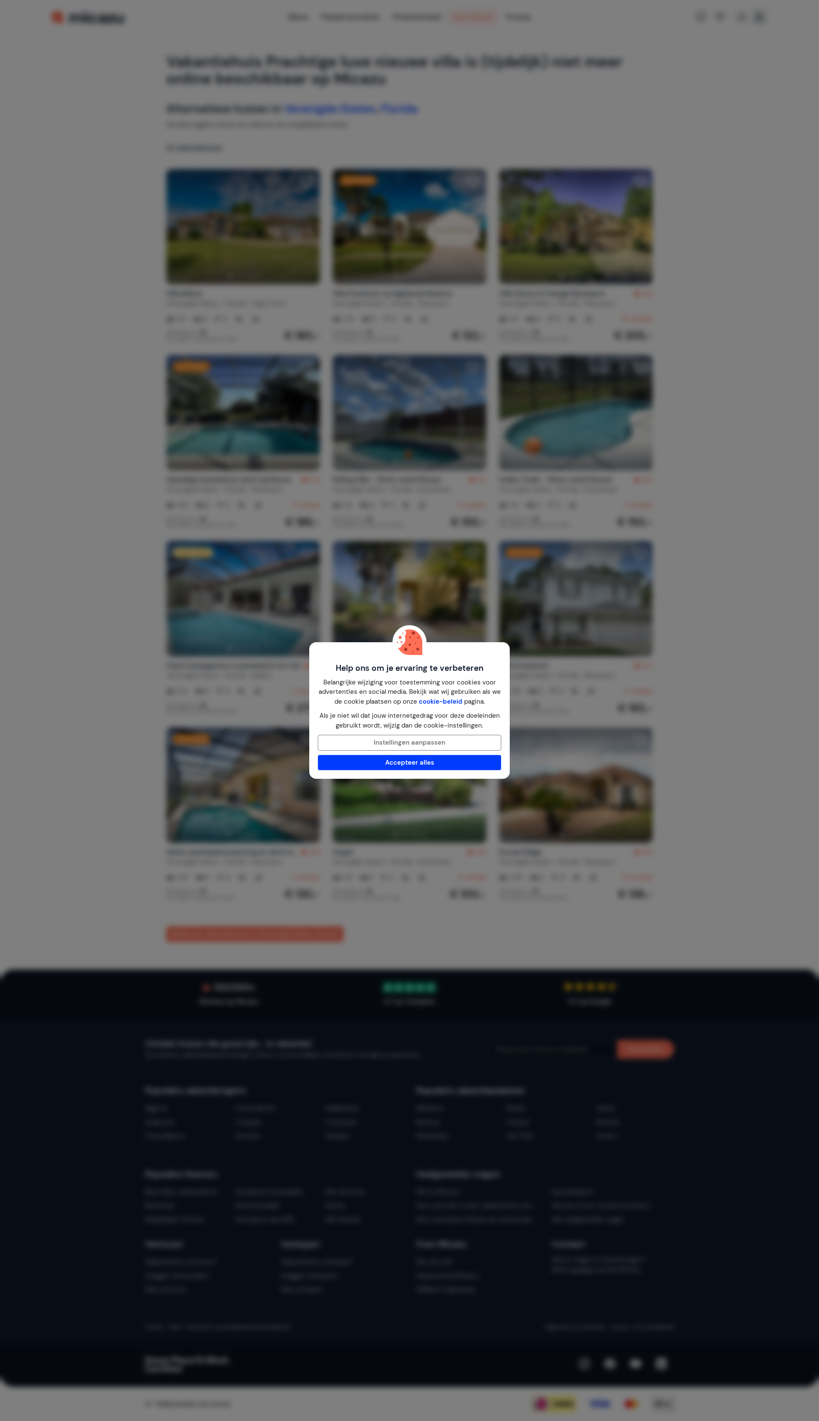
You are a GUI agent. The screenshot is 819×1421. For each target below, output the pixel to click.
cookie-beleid (440, 701)
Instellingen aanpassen (409, 742)
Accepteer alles (409, 762)
